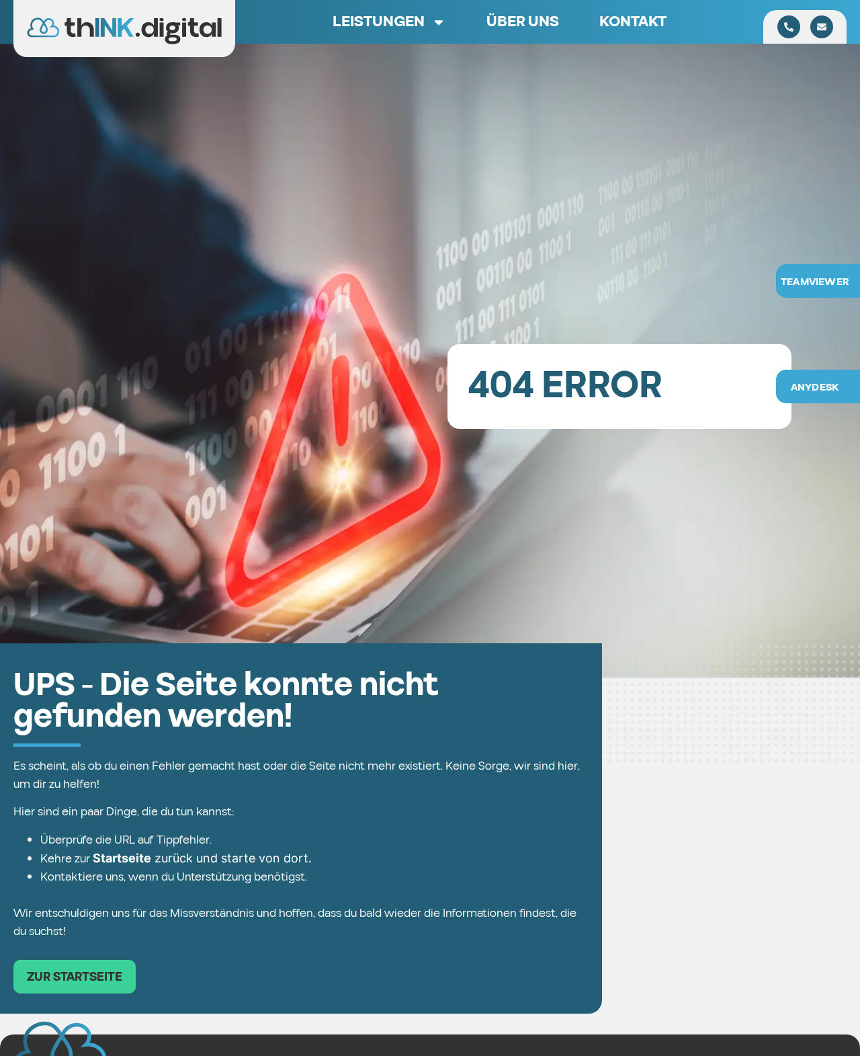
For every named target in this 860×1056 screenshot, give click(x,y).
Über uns (522, 21)
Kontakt (632, 21)
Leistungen (379, 21)
